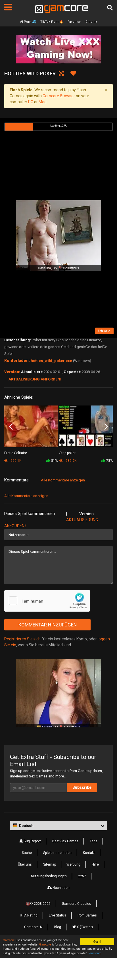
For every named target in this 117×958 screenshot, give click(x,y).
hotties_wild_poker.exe (51, 361)
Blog (57, 927)
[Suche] (110, 8)
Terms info (94, 953)
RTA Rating (28, 915)
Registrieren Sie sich (22, 639)
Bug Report (32, 841)
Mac (42, 102)
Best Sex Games (65, 841)
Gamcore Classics (76, 904)
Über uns (25, 864)
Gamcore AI (33, 927)
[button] (58, 826)
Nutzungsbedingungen (49, 876)
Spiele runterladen (57, 853)
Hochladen (61, 888)
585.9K (70, 461)
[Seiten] (8, 7)
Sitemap (49, 864)
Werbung (73, 864)
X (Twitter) (84, 927)
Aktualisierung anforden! (35, 379)
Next (106, 427)
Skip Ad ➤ (104, 330)
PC (30, 102)
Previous (11, 427)
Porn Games (87, 915)
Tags (93, 841)
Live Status (57, 915)
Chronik (91, 22)
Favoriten (74, 22)
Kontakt (89, 853)
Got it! (97, 941)
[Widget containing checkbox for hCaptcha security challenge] (47, 601)
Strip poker (67, 453)
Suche (27, 853)
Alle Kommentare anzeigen (63, 480)
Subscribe (81, 787)
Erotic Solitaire (15, 453)
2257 (82, 876)
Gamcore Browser (59, 96)
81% (54, 461)
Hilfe (95, 864)
